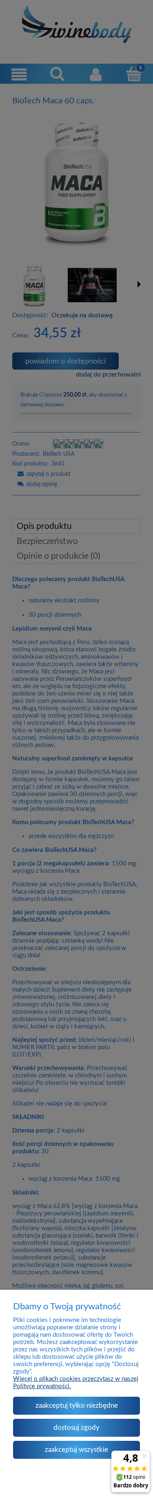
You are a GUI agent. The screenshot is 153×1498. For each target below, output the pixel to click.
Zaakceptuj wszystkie (76, 1449)
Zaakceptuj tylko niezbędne (76, 1405)
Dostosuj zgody (76, 1427)
